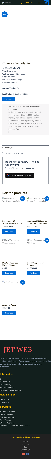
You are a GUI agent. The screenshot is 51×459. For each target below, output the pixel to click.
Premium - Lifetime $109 (22, 115)
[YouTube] (23, 454)
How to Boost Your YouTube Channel (15, 426)
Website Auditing (7, 423)
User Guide (4, 402)
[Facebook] (27, 454)
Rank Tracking (5, 420)
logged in (19, 168)
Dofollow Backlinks (7, 417)
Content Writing (6, 414)
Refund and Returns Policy (10, 390)
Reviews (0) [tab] (7, 148)
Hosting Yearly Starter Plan (23, 123)
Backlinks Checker (7, 412)
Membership (5, 382)
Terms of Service (6, 387)
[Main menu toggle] (39, 2)
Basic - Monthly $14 (16, 112)
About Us (25, 444)
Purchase (9, 99)
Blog (2, 379)
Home (25, 441)
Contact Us (4, 399)
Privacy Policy (5, 385)
